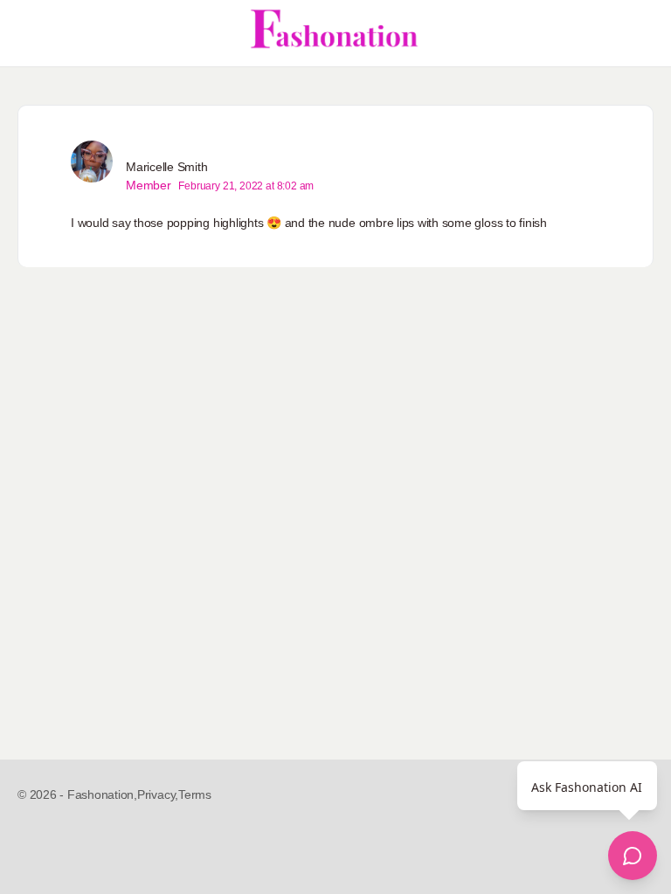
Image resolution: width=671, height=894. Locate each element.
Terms (194, 794)
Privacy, (157, 794)
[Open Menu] (27, 33)
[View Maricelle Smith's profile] (92, 161)
